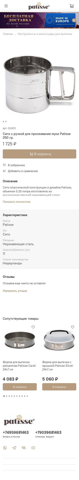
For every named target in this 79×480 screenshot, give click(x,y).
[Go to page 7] (19, 396)
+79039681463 (48, 432)
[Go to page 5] (14, 396)
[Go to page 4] (11, 396)
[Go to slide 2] (5, 121)
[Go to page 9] (24, 396)
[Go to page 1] (4, 396)
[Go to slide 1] (3, 121)
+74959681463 (16, 432)
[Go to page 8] (22, 396)
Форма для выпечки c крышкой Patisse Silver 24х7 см (57, 365)
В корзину (20, 387)
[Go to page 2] (6, 396)
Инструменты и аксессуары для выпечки (45, 34)
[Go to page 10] (27, 396)
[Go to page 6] (16, 396)
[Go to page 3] (9, 396)
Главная (8, 34)
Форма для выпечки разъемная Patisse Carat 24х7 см (19, 365)
